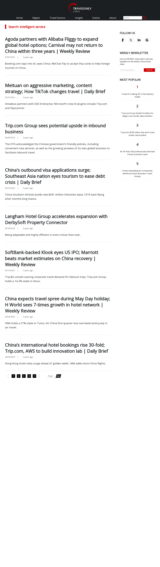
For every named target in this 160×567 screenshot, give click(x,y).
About (112, 17)
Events (96, 17)
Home (19, 17)
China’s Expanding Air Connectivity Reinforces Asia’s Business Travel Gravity (137, 173)
